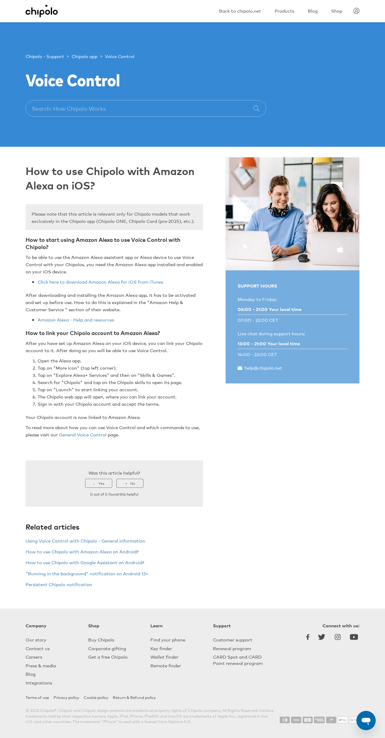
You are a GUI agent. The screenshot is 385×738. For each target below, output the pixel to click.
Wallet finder (164, 656)
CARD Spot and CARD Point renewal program (238, 659)
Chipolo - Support (45, 56)
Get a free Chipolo (108, 656)
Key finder (161, 648)
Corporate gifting (107, 648)
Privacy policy (66, 697)
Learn (156, 625)
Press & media (41, 665)
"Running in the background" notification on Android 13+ (87, 573)
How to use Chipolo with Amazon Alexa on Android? (82, 551)
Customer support (232, 639)
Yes (101, 483)
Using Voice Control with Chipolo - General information (85, 540)
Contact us (38, 648)
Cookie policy (96, 697)
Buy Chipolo (101, 639)
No (132, 483)
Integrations (39, 682)
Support (222, 625)
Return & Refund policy (134, 697)
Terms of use (37, 697)
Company (36, 625)
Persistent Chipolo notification (59, 584)
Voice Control (119, 56)
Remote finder (165, 665)
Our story (36, 639)
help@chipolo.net (263, 367)
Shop (93, 625)
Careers (34, 656)
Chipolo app (84, 56)
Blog (30, 674)
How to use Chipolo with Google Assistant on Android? (85, 562)
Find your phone (167, 639)
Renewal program (232, 648)
